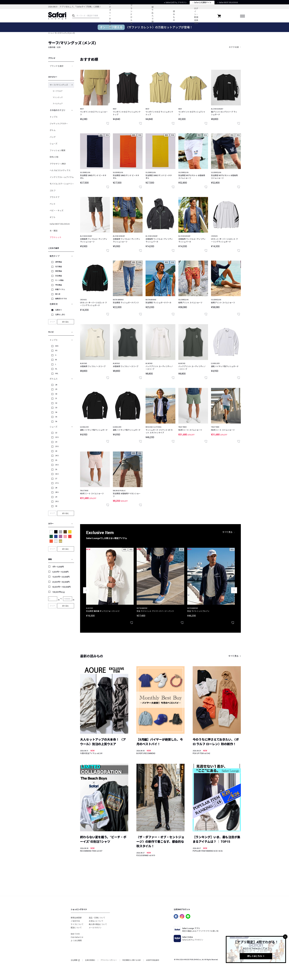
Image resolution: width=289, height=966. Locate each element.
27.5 (56, 483)
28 (56, 385)
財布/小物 (54, 157)
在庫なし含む (60, 315)
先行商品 (58, 267)
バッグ (53, 137)
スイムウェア (58, 104)
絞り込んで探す (153, 16)
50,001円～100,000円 (61, 587)
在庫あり (58, 310)
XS (56, 351)
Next (234, 590)
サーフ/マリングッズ (59, 85)
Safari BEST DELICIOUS (60, 224)
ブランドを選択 (56, 66)
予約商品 (58, 285)
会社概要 (74, 960)
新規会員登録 (76, 918)
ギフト (53, 217)
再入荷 (57, 294)
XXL (56, 374)
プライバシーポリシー (108, 960)
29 (56, 389)
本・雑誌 (53, 231)
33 (56, 408)
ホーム (50, 33)
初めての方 (75, 934)
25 (56, 460)
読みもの (174, 15)
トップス (53, 117)
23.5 (56, 446)
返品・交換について (97, 918)
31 (56, 398)
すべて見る (227, 532)
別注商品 (58, 276)
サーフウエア (57, 91)
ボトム (53, 130)
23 (56, 442)
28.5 (56, 492)
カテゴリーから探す (110, 16)
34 (56, 412)
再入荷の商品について (98, 924)
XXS (56, 346)
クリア (52, 322)
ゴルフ (53, 190)
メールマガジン (95, 928)
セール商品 (59, 280)
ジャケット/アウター (59, 124)
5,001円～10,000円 (60, 572)
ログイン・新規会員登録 (196, 15)
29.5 (56, 501)
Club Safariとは (77, 937)
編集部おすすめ (61, 299)
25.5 (56, 465)
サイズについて (77, 924)
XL (56, 369)
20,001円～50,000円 (61, 582)
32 (56, 403)
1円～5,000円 (58, 567)
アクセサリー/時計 (58, 164)
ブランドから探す (131, 15)
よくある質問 (76, 941)
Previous (86, 590)
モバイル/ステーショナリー (62, 184)
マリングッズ (58, 97)
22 (56, 433)
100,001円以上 (58, 592)
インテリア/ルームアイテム (62, 177)
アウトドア (54, 197)
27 (56, 479)
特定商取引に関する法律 (131, 960)
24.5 (56, 456)
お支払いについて (96, 921)
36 (56, 421)
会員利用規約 (90, 960)
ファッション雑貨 (57, 150)
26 (56, 469)
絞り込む (65, 322)
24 (56, 451)
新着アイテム (60, 289)
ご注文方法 (75, 921)
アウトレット (55, 237)
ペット (53, 204)
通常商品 (58, 262)
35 (56, 417)
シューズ (53, 144)
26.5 (56, 474)
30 (56, 394)
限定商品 (58, 271)
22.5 (56, 437)
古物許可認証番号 (152, 960)
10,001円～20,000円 (61, 577)
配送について (76, 928)
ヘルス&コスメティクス (60, 170)
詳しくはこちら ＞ (256, 956)
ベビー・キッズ (56, 210)
